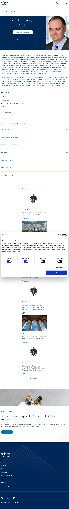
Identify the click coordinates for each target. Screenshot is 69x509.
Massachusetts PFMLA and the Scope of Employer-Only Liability (34, 214)
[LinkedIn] (8, 498)
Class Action (6, 100)
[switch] (26, 261)
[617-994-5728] (17, 39)
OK (56, 273)
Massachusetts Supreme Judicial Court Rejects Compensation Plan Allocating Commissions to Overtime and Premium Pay (34, 307)
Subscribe (3, 465)
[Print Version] (23, 39)
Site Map (3, 469)
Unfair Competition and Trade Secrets (13, 103)
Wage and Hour (7, 107)
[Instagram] (14, 498)
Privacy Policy (16, 251)
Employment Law (7, 97)
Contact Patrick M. (23, 32)
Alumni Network (5, 462)
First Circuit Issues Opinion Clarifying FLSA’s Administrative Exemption (34, 337)
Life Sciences (6, 117)
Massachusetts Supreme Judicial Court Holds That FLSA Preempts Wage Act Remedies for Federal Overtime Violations (33, 368)
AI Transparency (5, 486)
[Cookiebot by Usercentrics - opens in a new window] (59, 235)
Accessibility (4, 472)
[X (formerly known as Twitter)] (2, 498)
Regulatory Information (6, 475)
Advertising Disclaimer (6, 479)
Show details (60, 267)
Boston (27, 25)
